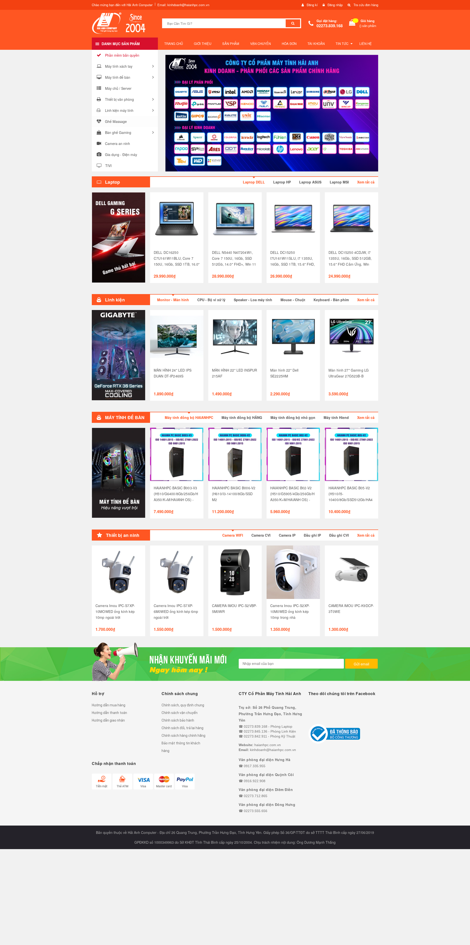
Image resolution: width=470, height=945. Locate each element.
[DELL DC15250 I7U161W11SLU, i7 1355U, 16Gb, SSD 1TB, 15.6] (293, 219)
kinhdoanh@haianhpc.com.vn (273, 750)
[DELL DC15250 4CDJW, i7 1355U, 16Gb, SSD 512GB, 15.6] (351, 219)
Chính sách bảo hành (178, 720)
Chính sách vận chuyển (180, 713)
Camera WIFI (232, 535)
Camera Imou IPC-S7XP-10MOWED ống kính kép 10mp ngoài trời (115, 611)
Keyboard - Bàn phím (331, 299)
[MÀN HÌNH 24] (176, 336)
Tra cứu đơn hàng (365, 4)
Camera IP (287, 535)
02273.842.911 (255, 736)
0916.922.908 (254, 781)
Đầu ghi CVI (339, 535)
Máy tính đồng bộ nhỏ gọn (292, 417)
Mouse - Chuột (293, 299)
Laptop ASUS (310, 182)
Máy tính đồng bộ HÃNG (242, 417)
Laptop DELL (254, 182)
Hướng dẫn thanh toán (109, 713)
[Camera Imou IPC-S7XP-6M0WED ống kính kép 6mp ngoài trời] (176, 572)
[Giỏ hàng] (352, 23)
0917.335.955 (254, 766)
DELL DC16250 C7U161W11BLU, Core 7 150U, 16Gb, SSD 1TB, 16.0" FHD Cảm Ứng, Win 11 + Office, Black (177, 264)
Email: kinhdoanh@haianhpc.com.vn (183, 4)
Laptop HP (282, 182)
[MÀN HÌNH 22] (235, 336)
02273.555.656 (255, 811)
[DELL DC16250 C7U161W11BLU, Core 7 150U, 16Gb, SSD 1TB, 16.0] (176, 219)
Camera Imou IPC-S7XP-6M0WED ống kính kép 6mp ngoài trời (176, 611)
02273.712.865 (255, 796)
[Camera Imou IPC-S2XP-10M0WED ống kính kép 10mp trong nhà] (293, 572)
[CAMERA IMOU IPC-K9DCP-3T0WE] (351, 572)
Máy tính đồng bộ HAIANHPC (189, 417)
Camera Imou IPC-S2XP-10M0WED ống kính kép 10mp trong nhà (290, 611)
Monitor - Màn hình (173, 299)
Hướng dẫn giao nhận (108, 720)
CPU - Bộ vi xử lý (211, 299)
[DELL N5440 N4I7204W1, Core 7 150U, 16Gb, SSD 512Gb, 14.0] (235, 219)
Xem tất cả (366, 182)
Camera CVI (260, 535)
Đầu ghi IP (312, 535)
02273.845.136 (255, 731)
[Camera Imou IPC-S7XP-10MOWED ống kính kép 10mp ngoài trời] (118, 572)
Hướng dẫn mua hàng (108, 705)
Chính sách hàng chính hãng (183, 736)
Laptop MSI (339, 182)
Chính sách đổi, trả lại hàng (182, 728)
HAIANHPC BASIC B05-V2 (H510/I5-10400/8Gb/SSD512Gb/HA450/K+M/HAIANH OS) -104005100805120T (351, 499)
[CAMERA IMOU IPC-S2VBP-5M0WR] (235, 572)
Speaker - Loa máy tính (253, 299)
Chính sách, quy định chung (183, 705)
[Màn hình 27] (351, 336)
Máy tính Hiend (336, 417)
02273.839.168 (330, 25)
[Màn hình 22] (293, 336)
